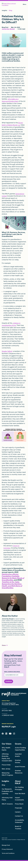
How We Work (20, 793)
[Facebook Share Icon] (3, 734)
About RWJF (18, 782)
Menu (24, 5)
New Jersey (6, 769)
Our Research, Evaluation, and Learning (7, 791)
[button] (5, 645)
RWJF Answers (7, 804)
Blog (3, 785)
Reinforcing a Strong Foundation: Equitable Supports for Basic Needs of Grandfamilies (13, 577)
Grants (18, 744)
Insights (5, 781)
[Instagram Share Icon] (14, 734)
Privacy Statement (7, 849)
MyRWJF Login (9, 726)
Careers (18, 812)
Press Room (19, 804)
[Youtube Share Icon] (10, 734)
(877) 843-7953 (7, 710)
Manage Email (6, 845)
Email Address (12, 671)
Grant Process (20, 767)
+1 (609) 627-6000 (8, 715)
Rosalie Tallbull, (7, 351)
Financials (18, 808)
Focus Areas (6, 765)
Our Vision (6, 744)
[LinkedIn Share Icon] (6, 734)
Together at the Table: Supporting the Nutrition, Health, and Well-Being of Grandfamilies (12, 585)
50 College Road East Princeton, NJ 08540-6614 (10, 703)
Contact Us (19, 816)
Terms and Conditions (8, 853)
